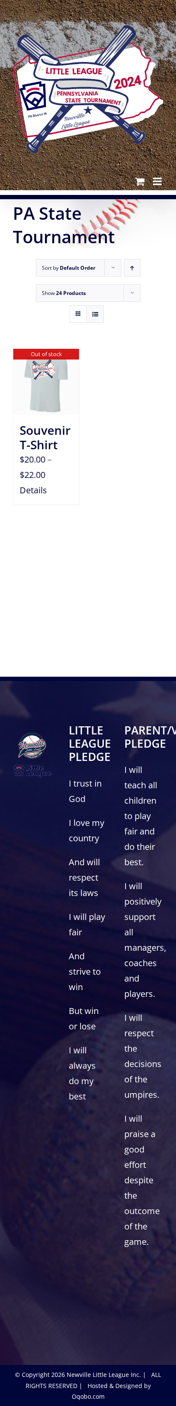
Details (33, 490)
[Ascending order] (132, 268)
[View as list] (95, 314)
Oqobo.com (88, 1396)
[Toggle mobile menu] (158, 181)
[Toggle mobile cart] (139, 181)
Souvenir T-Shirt (45, 437)
